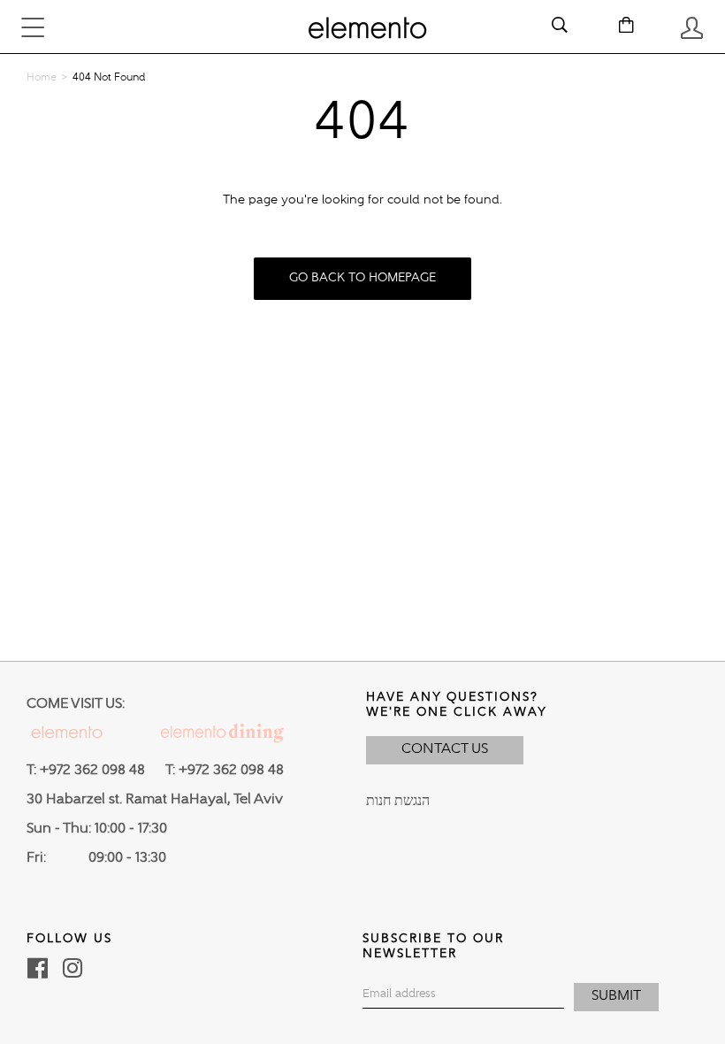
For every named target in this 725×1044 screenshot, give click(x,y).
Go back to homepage (362, 278)
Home (42, 78)
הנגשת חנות (398, 802)
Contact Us (444, 749)
